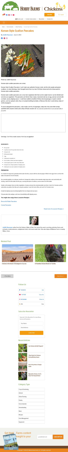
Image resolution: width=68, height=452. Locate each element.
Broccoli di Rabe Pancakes (9, 201)
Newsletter (41, 19)
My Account (20, 19)
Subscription (58, 437)
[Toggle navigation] (3, 22)
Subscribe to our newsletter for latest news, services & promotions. (30, 318)
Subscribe (49, 14)
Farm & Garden (10, 27)
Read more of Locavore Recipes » (54, 209)
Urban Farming (18, 27)
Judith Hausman (8, 35)
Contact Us (50, 19)
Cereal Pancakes (6, 205)
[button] (64, 253)
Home (3, 27)
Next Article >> (60, 276)
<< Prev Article (7, 276)
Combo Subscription (31, 19)
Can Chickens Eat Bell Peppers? (36, 346)
